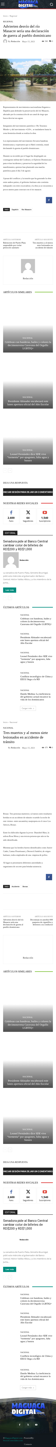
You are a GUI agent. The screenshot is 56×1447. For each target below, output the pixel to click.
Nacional (28, 338)
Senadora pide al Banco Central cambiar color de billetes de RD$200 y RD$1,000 (25, 545)
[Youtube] (36, 1425)
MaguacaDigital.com (13, 1438)
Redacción (15, 41)
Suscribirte (45, 511)
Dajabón (15, 209)
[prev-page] (5, 471)
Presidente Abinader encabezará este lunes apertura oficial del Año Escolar (35, 640)
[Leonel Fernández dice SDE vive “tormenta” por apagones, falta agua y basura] (28, 437)
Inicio (5, 16)
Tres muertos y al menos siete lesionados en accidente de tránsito (43, 245)
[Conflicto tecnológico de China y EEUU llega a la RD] (10, 676)
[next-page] (10, 471)
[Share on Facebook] (49, 202)
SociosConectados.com (13, 1440)
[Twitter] (28, 1425)
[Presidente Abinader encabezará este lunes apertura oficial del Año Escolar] (28, 381)
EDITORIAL (10, 533)
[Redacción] (5, 41)
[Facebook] (20, 1425)
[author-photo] (11, 560)
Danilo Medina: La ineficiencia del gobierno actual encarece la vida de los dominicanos (35, 697)
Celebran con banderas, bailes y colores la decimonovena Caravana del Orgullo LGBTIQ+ (28, 345)
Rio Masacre (26, 209)
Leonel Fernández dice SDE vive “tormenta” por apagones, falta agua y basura (28, 457)
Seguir (28, 511)
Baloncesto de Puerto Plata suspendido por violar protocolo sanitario (14, 245)
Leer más (9, 590)
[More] (45, 51)
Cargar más (27, 708)
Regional (13, 16)
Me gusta (11, 511)
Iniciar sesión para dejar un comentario (28, 492)
